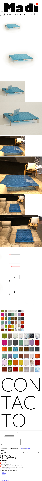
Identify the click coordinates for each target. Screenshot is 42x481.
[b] (21, 288)
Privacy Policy (21, 448)
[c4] (21, 352)
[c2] (21, 175)
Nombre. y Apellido (4, 432)
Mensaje (2, 444)
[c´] (21, 118)
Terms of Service (27, 448)
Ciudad (2, 437)
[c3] (21, 230)
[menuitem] (22, 472)
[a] (21, 59)
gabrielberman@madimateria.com (6, 468)
